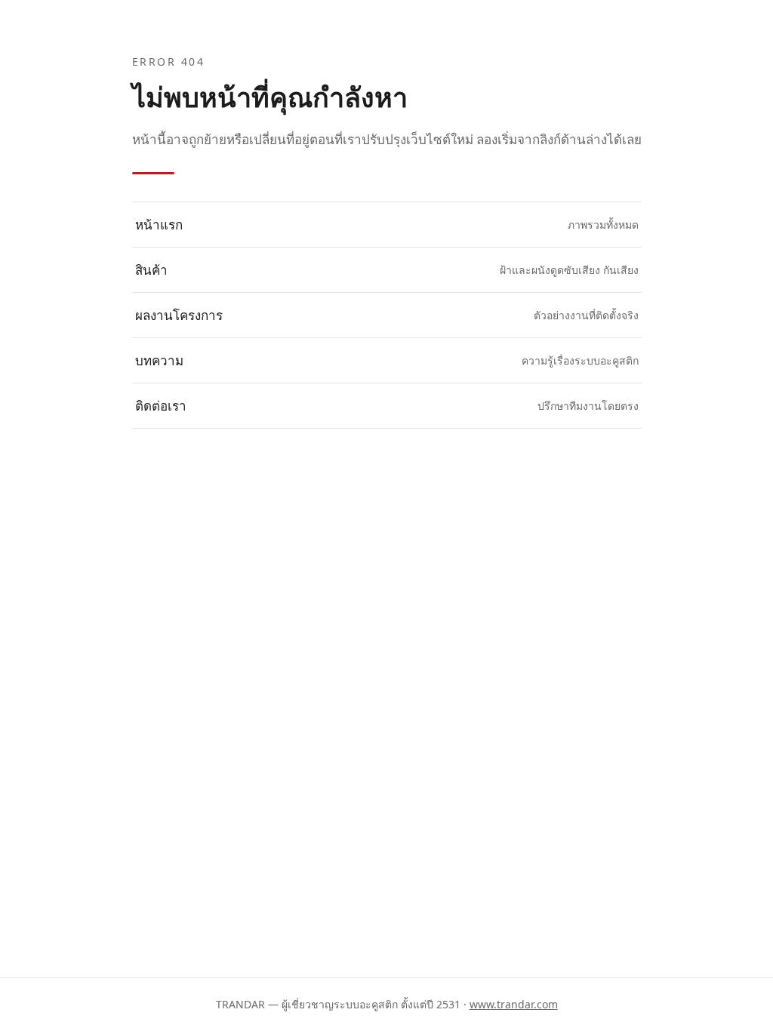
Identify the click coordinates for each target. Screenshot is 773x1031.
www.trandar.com (514, 1004)
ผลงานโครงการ (387, 315)
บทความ (387, 360)
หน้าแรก (387, 224)
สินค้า (387, 270)
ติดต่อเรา (387, 405)
